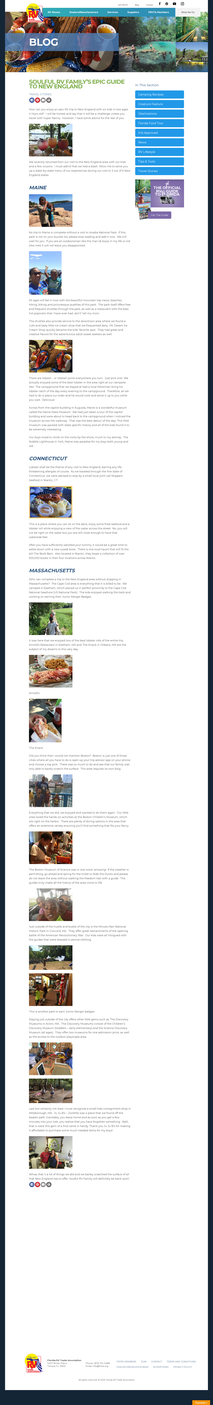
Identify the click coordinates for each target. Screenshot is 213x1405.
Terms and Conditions (181, 1361)
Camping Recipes (151, 94)
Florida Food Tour (150, 123)
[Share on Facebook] (31, 100)
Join (143, 1361)
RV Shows (54, 12)
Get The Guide (159, 215)
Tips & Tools (146, 161)
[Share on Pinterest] (37, 100)
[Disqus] (80, 1228)
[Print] (48, 100)
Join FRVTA (123, 5)
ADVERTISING (161, 1367)
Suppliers (133, 12)
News (142, 142)
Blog (137, 5)
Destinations (147, 113)
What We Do (188, 12)
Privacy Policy (182, 1367)
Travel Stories (40, 94)
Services (112, 12)
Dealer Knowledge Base (132, 1367)
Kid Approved (148, 133)
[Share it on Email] (43, 100)
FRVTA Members (158, 12)
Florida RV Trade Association (35, 12)
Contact (149, 5)
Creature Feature (150, 104)
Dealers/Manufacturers (83, 12)
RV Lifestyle (146, 152)
